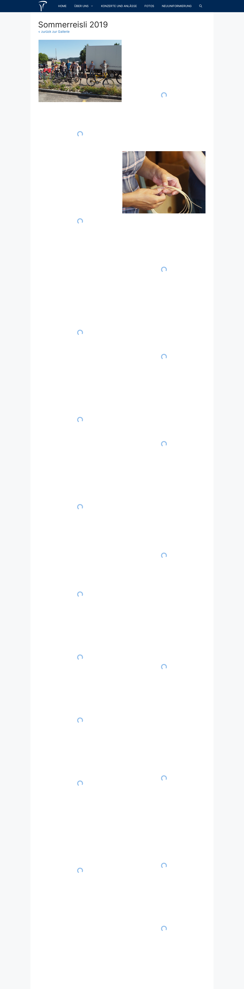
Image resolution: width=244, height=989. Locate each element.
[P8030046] (163, 357)
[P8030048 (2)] (163, 555)
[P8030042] (163, 269)
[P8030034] (80, 870)
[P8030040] (163, 182)
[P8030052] (163, 666)
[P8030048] (163, 444)
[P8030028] (80, 720)
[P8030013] (80, 221)
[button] (200, 6)
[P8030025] (80, 594)
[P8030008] (80, 71)
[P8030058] (163, 928)
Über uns (81, 6)
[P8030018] (80, 420)
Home (62, 6)
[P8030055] (163, 865)
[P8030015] (80, 332)
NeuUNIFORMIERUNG (177, 6)
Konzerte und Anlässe (119, 6)
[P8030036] (163, 95)
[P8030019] (80, 507)
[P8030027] (80, 657)
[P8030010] (80, 134)
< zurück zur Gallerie (54, 32)
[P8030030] (80, 783)
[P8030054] (163, 778)
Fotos (149, 6)
